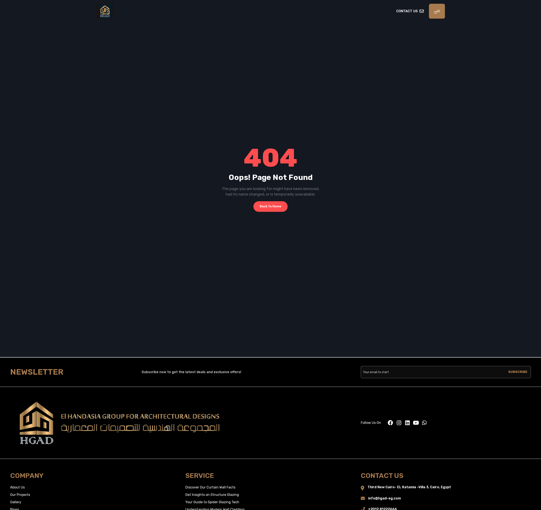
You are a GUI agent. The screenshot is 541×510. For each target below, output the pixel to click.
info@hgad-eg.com (384, 498)
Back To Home (270, 206)
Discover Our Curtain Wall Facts (210, 487)
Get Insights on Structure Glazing (212, 495)
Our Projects (20, 495)
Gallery (15, 502)
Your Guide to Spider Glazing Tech (212, 502)
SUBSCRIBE (517, 372)
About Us (17, 487)
